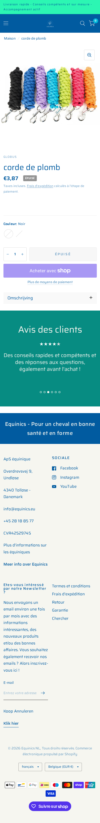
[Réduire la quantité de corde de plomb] (8, 254)
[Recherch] (82, 23)
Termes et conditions (71, 586)
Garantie (60, 610)
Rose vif (19, 234)
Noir (8, 234)
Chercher (60, 618)
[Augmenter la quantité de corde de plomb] (22, 254)
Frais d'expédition (40, 185)
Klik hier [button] (11, 723)
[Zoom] (89, 55)
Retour (58, 602)
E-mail (8, 682)
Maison (10, 38)
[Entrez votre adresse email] (42, 693)
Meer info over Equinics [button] (25, 564)
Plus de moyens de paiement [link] (50, 282)
